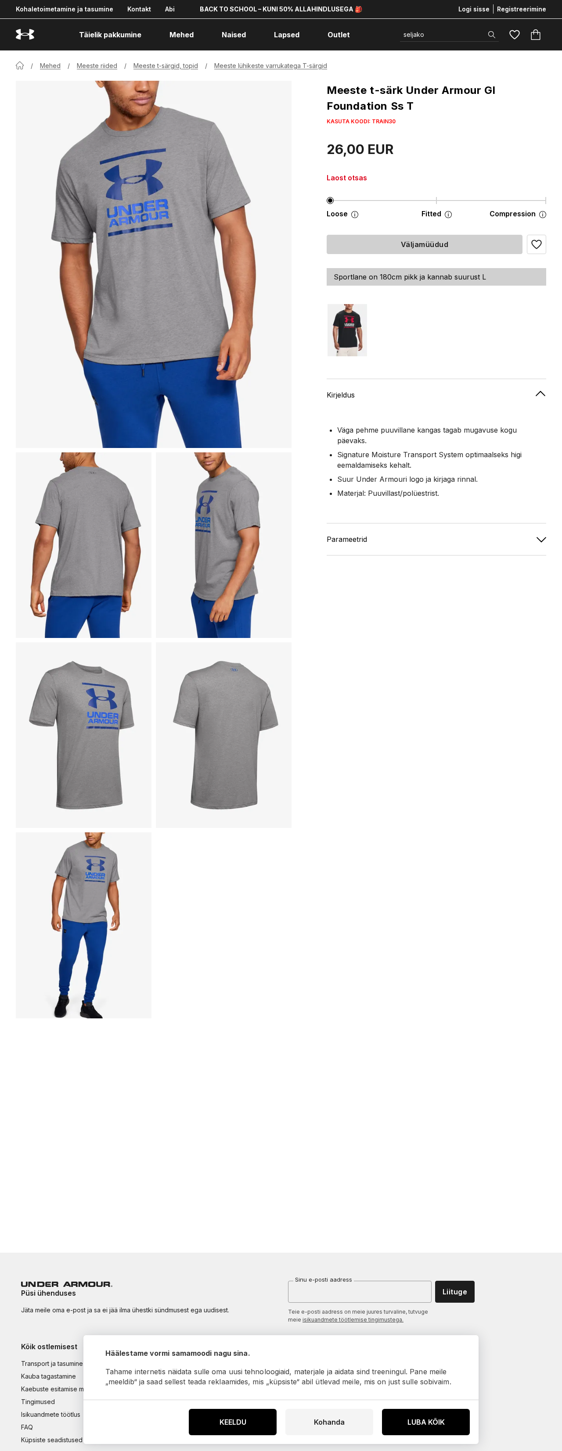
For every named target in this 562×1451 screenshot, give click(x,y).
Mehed (50, 65)
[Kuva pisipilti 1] (83, 545)
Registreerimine (521, 9)
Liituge (455, 1291)
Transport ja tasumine (52, 1363)
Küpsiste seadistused (52, 1440)
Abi (170, 9)
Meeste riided (97, 65)
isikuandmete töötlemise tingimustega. (353, 1319)
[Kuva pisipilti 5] (83, 925)
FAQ (27, 1427)
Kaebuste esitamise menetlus (63, 1389)
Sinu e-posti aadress (323, 1279)
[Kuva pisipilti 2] (224, 545)
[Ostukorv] (535, 34)
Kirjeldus (341, 394)
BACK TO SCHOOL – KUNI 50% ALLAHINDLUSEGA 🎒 (281, 9)
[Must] (347, 330)
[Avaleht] (20, 65)
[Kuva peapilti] (154, 264)
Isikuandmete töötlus (50, 1414)
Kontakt (139, 9)
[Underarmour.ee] (25, 34)
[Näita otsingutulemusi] (491, 34)
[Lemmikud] (514, 34)
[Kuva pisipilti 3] (83, 735)
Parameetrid (347, 538)
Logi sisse (474, 9)
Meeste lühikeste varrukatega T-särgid (270, 65)
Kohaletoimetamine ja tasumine (64, 9)
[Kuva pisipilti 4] (224, 735)
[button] (536, 244)
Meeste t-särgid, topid (165, 65)
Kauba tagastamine (48, 1376)
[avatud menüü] (149, 35)
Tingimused (38, 1401)
